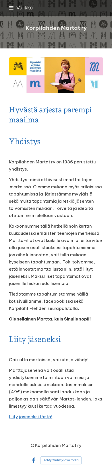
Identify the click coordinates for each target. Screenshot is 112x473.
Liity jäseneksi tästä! (30, 416)
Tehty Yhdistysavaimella (61, 460)
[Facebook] (34, 461)
